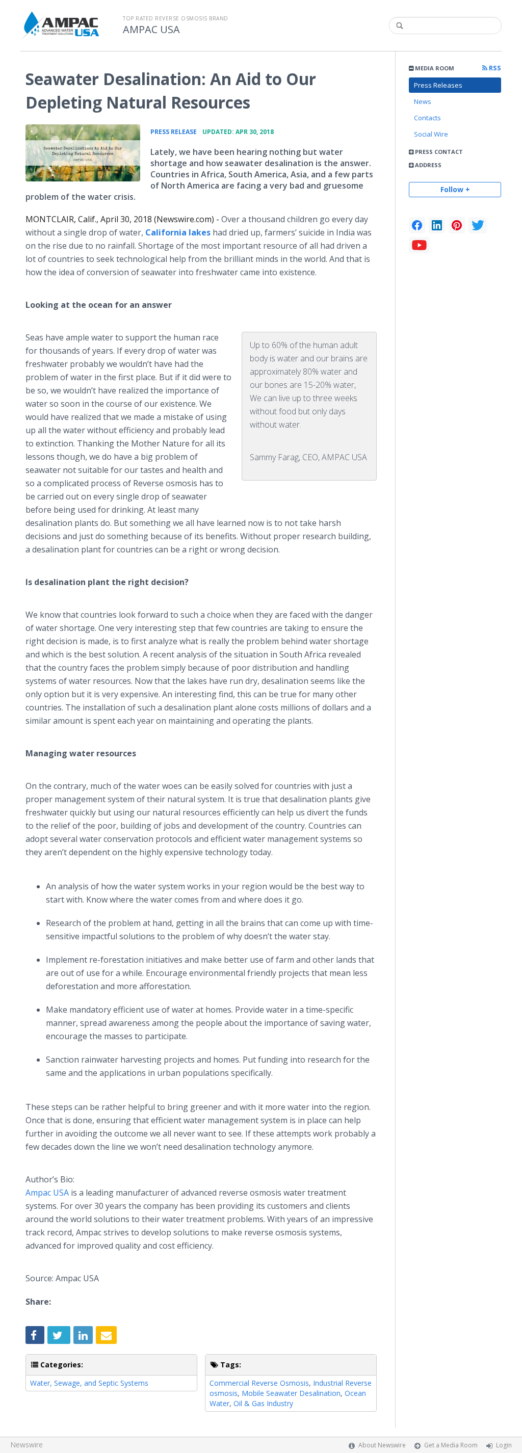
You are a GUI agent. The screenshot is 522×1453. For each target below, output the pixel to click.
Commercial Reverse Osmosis (259, 1383)
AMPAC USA (151, 29)
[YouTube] (419, 245)
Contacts (427, 117)
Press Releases (438, 85)
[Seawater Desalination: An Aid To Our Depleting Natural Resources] (82, 152)
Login (504, 1445)
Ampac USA (47, 1192)
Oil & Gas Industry (263, 1403)
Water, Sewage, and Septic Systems (89, 1383)
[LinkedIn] (437, 225)
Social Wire (431, 134)
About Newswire (382, 1445)
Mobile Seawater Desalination (291, 1393)
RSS (494, 68)
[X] (477, 225)
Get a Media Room (451, 1445)
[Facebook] (417, 225)
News (422, 101)
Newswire (26, 1444)
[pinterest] (457, 225)
